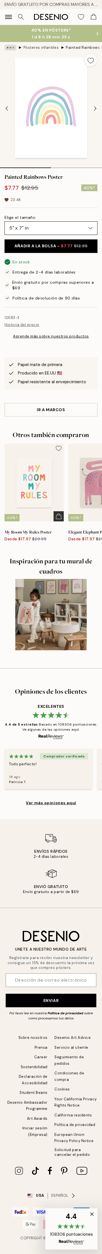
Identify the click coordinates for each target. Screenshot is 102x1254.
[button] (71, 1228)
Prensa (41, 1047)
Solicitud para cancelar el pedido (72, 1152)
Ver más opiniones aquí (51, 802)
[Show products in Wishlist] (81, 17)
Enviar (51, 1000)
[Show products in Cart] (93, 17)
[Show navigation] (8, 17)
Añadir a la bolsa (51, 245)
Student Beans (34, 1092)
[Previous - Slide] (6, 108)
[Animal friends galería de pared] (51, 614)
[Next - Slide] (95, 108)
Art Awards (37, 1118)
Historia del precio (22, 324)
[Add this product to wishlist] (90, 60)
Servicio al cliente (71, 1047)
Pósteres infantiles (41, 47)
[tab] (25, 166)
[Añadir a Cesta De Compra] (59, 516)
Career (41, 1057)
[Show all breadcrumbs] (10, 47)
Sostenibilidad (34, 1067)
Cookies (62, 1089)
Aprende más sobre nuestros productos (51, 336)
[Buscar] (21, 17)
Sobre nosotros (33, 1037)
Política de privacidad (65, 1013)
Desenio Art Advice (72, 1037)
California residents (73, 1115)
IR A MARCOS (51, 409)
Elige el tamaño (20, 217)
